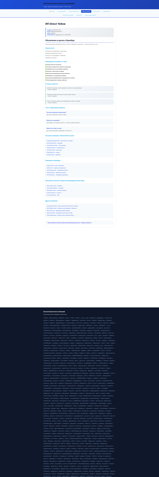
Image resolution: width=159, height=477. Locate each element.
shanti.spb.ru (98, 471)
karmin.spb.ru (85, 431)
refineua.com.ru (60, 403)
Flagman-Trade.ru (94, 466)
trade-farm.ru (46, 328)
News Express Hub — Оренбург (54, 185)
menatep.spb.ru (103, 443)
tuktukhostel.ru (67, 458)
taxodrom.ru (72, 390)
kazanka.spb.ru (101, 353)
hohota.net (71, 360)
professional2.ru (105, 448)
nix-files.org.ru (92, 348)
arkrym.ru (89, 320)
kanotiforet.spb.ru (67, 330)
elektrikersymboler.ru (109, 348)
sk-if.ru (78, 413)
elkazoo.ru (107, 468)
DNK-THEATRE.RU (84, 403)
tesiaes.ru (88, 353)
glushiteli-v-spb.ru (55, 408)
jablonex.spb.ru (107, 400)
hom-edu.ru (85, 451)
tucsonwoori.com (59, 416)
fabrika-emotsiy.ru (67, 355)
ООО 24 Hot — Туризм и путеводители (56, 168)
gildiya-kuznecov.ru (110, 353)
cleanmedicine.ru (47, 330)
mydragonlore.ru (85, 461)
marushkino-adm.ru (72, 463)
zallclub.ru (68, 350)
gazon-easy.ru (98, 373)
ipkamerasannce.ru (47, 436)
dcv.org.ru (80, 395)
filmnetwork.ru (46, 345)
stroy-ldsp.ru (51, 405)
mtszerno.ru (106, 405)
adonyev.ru (52, 320)
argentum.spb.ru (78, 451)
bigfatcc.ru (52, 323)
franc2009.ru (85, 468)
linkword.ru (53, 403)
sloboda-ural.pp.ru (55, 360)
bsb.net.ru (93, 463)
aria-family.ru (83, 320)
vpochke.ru (92, 473)
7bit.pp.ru (76, 353)
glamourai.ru (79, 388)
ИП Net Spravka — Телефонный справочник (57, 174)
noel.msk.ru (87, 416)
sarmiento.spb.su (108, 338)
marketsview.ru (105, 471)
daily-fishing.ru (46, 408)
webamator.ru (89, 325)
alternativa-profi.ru (47, 448)
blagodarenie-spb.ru (60, 323)
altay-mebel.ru (75, 403)
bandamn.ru (46, 323)
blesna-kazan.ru (91, 365)
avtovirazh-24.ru (47, 421)
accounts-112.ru (108, 317)
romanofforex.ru (94, 358)
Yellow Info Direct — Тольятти (54, 192)
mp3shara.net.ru (62, 461)
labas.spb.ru (101, 456)
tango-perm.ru (90, 345)
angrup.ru (59, 358)
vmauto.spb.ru (73, 423)
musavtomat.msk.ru (71, 385)
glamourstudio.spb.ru (59, 428)
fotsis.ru (70, 365)
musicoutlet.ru (86, 428)
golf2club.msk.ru (54, 350)
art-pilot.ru (52, 451)
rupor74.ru (85, 471)
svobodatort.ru (63, 456)
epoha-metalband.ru (64, 343)
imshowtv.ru (46, 383)
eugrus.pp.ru (66, 335)
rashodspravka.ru (61, 473)
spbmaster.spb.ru (78, 428)
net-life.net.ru (57, 333)
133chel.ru (45, 317)
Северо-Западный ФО (74, 11)
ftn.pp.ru (99, 388)
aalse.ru (87, 317)
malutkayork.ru (73, 345)
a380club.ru (93, 317)
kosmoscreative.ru (71, 363)
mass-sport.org (99, 400)
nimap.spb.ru (99, 473)
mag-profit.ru (112, 408)
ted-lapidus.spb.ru (84, 398)
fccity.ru (52, 428)
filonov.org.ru (78, 426)
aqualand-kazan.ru (65, 468)
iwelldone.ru (107, 461)
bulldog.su (99, 428)
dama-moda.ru (55, 400)
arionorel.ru (101, 421)
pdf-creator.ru (84, 348)
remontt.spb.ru (103, 378)
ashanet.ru (94, 320)
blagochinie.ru (52, 458)
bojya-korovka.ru (76, 473)
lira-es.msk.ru (105, 463)
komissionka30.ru (104, 408)
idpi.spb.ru (111, 463)
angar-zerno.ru (99, 461)
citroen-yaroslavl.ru (63, 413)
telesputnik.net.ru (88, 438)
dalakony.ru (89, 378)
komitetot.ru (73, 466)
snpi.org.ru (71, 340)
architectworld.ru (85, 473)
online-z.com (82, 360)
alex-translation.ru (69, 416)
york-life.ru (46, 325)
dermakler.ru (56, 448)
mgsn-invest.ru (106, 433)
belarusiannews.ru (109, 436)
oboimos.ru (82, 393)
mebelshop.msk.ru (47, 363)
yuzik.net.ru (112, 471)
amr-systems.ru (58, 463)
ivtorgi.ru (62, 395)
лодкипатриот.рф (77, 373)
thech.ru (82, 458)
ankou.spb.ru (71, 348)
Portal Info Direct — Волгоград (54, 150)
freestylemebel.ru (78, 433)
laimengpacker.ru (47, 390)
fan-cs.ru (95, 383)
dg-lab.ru (54, 358)
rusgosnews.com (80, 343)
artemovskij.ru (72, 375)
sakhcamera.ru (72, 333)
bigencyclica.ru (88, 338)
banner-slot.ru (54, 466)
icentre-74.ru (46, 410)
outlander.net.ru (47, 431)
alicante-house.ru (57, 436)
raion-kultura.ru (75, 458)
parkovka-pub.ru (72, 446)
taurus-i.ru (45, 458)
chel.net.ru (92, 340)
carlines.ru (108, 368)
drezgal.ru (69, 461)
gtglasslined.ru (46, 393)
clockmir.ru (62, 418)
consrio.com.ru (61, 338)
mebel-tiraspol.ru (58, 423)
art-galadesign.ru (88, 363)
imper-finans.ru (65, 388)
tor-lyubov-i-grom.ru (66, 328)
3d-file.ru (78, 317)
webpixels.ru (83, 418)
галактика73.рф (47, 365)
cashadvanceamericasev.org (101, 451)
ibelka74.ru (64, 436)
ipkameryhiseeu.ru (97, 395)
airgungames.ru (100, 317)
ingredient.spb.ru (60, 451)
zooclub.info (72, 426)
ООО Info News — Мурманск (54, 154)
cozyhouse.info (71, 436)
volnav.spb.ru (59, 353)
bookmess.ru (46, 403)
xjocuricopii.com (62, 385)
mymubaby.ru (55, 343)
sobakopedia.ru (96, 350)
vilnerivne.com (105, 416)
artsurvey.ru (63, 448)
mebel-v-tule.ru (53, 383)
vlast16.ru (95, 338)
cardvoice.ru (86, 323)
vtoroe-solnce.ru (47, 418)
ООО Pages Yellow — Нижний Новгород (56, 190)
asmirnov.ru (99, 453)
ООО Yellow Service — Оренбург (54, 143)
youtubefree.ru (102, 325)
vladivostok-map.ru (65, 325)
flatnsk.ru (45, 370)
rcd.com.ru (64, 410)
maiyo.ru (61, 466)
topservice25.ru (104, 390)
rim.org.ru (72, 388)
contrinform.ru (94, 423)
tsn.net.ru (79, 466)
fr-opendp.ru (46, 398)
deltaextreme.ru (77, 410)
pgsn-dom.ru (112, 458)
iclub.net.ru (92, 373)
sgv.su (101, 345)
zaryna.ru (96, 325)
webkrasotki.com (47, 348)
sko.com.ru (54, 365)
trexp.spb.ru (111, 451)
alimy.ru (76, 360)
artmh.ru (52, 463)
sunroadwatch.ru (54, 413)
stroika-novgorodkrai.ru (75, 468)
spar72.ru (63, 443)
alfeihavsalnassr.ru (60, 320)
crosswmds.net (85, 466)
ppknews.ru (103, 385)
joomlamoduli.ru (84, 413)
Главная (45, 6)
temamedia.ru (101, 410)
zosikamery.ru (46, 360)
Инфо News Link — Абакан (53, 152)
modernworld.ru (47, 400)
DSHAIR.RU (46, 385)
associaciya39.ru (73, 335)
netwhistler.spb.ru (66, 441)
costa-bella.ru (58, 335)
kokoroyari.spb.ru (82, 365)
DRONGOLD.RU (77, 400)
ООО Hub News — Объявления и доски (56, 172)
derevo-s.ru (87, 423)
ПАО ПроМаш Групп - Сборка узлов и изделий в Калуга (60, 215)
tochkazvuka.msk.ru (56, 368)
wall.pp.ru (95, 438)
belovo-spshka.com (104, 466)
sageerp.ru (65, 390)
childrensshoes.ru (68, 405)
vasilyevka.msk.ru (57, 453)
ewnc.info (108, 350)
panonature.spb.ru (47, 456)
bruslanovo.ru (55, 373)
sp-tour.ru (90, 383)
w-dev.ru (103, 343)
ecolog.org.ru (83, 330)
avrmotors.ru (80, 363)
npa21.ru (108, 393)
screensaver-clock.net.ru (49, 353)
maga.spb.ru (55, 431)
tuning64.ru (93, 461)
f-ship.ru (108, 343)
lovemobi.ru (79, 446)
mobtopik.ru (61, 383)
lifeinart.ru (94, 456)
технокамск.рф (86, 426)
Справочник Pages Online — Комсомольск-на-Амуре (60, 140)
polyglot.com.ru (83, 370)
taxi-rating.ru (71, 456)
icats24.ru (77, 456)
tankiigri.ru (68, 443)
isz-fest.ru (103, 350)
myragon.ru (56, 380)
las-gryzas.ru (99, 441)
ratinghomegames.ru (94, 390)
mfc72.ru (54, 473)
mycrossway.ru (93, 410)
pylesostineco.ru (47, 375)
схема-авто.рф (47, 358)
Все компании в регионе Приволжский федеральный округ (64, 222)
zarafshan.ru (112, 323)
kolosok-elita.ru (47, 338)
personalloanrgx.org (67, 453)
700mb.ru (89, 436)
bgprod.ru (68, 473)
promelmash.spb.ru (108, 426)
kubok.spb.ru (86, 358)
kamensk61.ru (64, 426)
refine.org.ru (52, 426)
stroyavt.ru (90, 333)
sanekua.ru (109, 413)
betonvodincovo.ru (107, 453)
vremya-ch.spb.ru (47, 395)
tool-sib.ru (76, 383)
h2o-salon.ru (66, 345)
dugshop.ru (105, 340)
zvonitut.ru (99, 323)
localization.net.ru (73, 408)
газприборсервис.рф (76, 431)
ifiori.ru (66, 395)
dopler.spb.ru (80, 375)
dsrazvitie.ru (78, 390)
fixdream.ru (88, 456)
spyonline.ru (110, 358)
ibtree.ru (82, 443)
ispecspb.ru (105, 335)
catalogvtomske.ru (78, 471)
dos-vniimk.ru (54, 438)
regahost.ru (111, 335)
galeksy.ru (82, 456)
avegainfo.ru (74, 338)
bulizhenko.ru (90, 405)
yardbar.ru (54, 433)
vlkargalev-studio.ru (81, 436)
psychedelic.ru (46, 466)
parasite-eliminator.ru (95, 398)
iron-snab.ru (51, 335)
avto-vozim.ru (64, 333)
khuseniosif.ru (108, 421)
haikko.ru (89, 350)
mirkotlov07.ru (85, 410)
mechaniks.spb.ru (93, 403)
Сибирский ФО (106, 11)
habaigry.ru (83, 350)
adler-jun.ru (46, 320)
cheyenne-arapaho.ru (65, 398)
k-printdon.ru (60, 458)
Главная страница (86, 222)
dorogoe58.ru (105, 388)
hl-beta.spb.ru (111, 340)
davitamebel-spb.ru (62, 365)
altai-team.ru (56, 456)
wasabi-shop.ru (81, 325)
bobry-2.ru (112, 416)
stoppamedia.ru (91, 328)
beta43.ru (52, 416)
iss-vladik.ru (84, 441)
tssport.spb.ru (57, 393)
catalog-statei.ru (73, 395)
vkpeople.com (85, 421)
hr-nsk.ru (65, 463)
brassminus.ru (86, 388)
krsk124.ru (80, 358)
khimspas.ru (74, 448)
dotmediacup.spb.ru (48, 423)
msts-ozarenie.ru (56, 375)
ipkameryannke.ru (76, 461)
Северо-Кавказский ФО (90, 15)
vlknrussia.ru (74, 325)
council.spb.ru (68, 373)
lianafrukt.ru (46, 416)
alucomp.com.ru (101, 446)
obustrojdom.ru (80, 385)
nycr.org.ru (102, 393)
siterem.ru (62, 373)
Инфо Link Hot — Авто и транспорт (55, 165)
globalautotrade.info (55, 378)
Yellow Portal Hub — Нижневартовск (56, 147)
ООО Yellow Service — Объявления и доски (57, 170)
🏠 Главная (52, 11)
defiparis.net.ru (91, 441)
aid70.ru (86, 375)
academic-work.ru (93, 413)
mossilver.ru (99, 365)
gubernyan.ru (112, 390)
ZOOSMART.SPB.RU (81, 378)
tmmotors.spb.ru (53, 385)
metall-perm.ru (92, 375)
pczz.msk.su (90, 418)
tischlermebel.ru (100, 431)
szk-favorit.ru (102, 368)
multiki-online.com (108, 345)
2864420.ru (61, 317)
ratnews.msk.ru (72, 413)
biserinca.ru (98, 380)
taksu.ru (58, 328)
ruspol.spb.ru (111, 395)
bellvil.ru (73, 441)
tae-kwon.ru (54, 338)
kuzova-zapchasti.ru (57, 390)
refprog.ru (98, 463)
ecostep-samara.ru (103, 363)
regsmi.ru (113, 343)
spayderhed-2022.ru (77, 328)
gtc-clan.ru (109, 438)
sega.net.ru (61, 438)
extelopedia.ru (46, 340)
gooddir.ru (96, 345)
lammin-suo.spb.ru (55, 340)
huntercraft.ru (69, 418)
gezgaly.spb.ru (54, 471)
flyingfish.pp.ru (81, 408)
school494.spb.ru (47, 343)
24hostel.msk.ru (96, 343)
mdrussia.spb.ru (109, 423)
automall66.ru (108, 431)
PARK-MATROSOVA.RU (77, 355)
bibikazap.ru (51, 441)
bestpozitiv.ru (108, 456)
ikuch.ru (97, 393)
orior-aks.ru (87, 368)
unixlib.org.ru (96, 443)
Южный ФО (79, 15)
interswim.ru (66, 466)
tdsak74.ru (104, 333)
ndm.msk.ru (99, 375)
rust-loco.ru (98, 340)
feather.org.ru (56, 443)
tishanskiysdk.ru (76, 453)
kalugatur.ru (82, 353)
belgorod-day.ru (102, 320)
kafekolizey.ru (85, 373)
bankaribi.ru (109, 320)
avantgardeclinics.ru (78, 416)
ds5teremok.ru (89, 408)
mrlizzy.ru (75, 405)
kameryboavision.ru (48, 355)
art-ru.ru (85, 446)
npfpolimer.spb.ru (69, 451)
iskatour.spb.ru (64, 340)
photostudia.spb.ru (47, 380)
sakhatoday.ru (99, 348)
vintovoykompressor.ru (55, 325)
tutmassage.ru (75, 330)
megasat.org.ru (64, 408)
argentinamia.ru (75, 320)
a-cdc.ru (83, 317)
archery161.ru (81, 338)
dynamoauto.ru (94, 368)
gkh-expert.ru (62, 471)
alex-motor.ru (62, 370)
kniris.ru (79, 421)
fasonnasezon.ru (53, 461)
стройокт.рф (76, 418)
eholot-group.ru (63, 400)
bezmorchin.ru (90, 335)
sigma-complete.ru (105, 398)
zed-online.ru (93, 323)
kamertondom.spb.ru (48, 333)
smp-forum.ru (56, 363)
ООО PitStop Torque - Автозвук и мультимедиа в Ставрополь (62, 208)
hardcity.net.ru (85, 390)
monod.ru (45, 426)
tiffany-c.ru (95, 363)
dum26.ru (104, 395)
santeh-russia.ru (102, 383)
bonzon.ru (78, 441)
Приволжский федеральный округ (55, 6)
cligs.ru (45, 441)
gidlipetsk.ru (91, 370)
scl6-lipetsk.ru (69, 471)
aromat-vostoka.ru (90, 360)
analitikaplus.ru (102, 358)
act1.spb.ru (76, 370)
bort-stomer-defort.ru (95, 448)
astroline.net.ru (69, 370)
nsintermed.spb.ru (108, 418)
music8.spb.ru (73, 358)
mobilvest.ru (106, 360)
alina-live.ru (101, 436)
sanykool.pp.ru (88, 443)
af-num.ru (91, 451)
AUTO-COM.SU (64, 360)
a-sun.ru (45, 405)
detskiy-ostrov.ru (63, 348)
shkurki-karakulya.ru (57, 330)
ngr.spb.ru (72, 343)
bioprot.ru (70, 410)
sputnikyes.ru (46, 350)
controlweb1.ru (97, 333)
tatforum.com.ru (109, 446)
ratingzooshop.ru (107, 375)
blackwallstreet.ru (74, 393)
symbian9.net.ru (110, 383)
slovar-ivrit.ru (107, 328)
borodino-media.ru (70, 323)
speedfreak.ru (101, 468)
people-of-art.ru (66, 368)
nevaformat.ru (106, 473)
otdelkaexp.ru (99, 360)
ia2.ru (96, 335)
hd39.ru (59, 410)
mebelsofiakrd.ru (83, 405)
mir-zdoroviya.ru (47, 373)
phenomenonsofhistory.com (76, 438)
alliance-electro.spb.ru (82, 333)
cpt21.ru (100, 335)
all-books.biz (66, 423)
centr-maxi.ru (81, 448)
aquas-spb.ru (98, 416)
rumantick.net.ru (98, 405)
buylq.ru (92, 416)
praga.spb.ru (90, 330)
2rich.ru (67, 317)
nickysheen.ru (55, 418)
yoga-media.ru (92, 453)
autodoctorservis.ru (105, 330)
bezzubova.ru (74, 368)
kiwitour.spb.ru (60, 433)
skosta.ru (109, 403)
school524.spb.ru (56, 468)
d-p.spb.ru (111, 363)
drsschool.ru (73, 378)
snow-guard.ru (99, 328)
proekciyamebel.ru (57, 388)
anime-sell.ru (61, 431)
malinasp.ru (54, 345)
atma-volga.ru (84, 453)
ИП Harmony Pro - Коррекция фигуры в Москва (58, 210)
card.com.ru (94, 353)
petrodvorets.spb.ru (98, 418)
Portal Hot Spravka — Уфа (53, 195)
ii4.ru (52, 393)
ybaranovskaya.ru (95, 385)
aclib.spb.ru (96, 408)
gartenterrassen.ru (47, 446)
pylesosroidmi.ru (102, 438)
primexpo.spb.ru (82, 335)
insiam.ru (68, 338)
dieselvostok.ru (88, 343)
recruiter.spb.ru (65, 358)
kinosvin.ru (59, 345)
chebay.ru (112, 473)
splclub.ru (85, 328)
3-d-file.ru (72, 317)
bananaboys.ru (102, 413)
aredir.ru (68, 448)
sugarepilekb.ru (106, 373)
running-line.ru (77, 340)
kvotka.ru (45, 335)
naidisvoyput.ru (98, 433)
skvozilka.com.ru (63, 446)
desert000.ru (56, 395)
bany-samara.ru (86, 433)
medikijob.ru (96, 378)
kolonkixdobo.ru (93, 468)
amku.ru (105, 441)
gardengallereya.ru (77, 380)
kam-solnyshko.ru (54, 398)
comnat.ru (65, 353)
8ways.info (46, 461)
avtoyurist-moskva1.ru (95, 355)
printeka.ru (55, 446)
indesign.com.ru (69, 433)
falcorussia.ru (97, 330)
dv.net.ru (67, 438)
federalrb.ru (95, 458)
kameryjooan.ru (64, 375)
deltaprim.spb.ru (82, 345)
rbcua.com (91, 471)
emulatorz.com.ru (92, 446)
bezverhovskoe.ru (65, 378)
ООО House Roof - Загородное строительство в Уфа (59, 212)
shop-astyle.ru (80, 423)
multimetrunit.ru (83, 383)
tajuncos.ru (53, 328)
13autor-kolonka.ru (53, 317)
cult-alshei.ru (110, 385)
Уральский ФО (96, 11)
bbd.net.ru (112, 360)
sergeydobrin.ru (47, 368)
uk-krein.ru (58, 426)
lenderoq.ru (105, 365)
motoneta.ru (46, 463)
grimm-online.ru (106, 428)
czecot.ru (59, 421)
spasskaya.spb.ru (73, 421)
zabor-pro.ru (93, 388)
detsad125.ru (105, 370)
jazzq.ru (54, 421)
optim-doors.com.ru (90, 393)
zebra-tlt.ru (105, 323)
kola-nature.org (69, 428)
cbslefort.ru (46, 413)
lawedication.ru (47, 468)
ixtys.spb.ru (46, 428)
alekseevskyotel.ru (103, 458)
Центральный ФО (62, 11)
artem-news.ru (91, 380)
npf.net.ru (71, 353)
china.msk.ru (93, 428)
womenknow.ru (47, 438)
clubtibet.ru (80, 368)
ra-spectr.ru (93, 426)
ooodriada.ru (100, 426)
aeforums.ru (62, 350)
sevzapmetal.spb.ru (75, 398)
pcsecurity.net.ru (69, 383)
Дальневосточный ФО (68, 15)
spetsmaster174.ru (87, 395)
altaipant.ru (68, 320)
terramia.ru (62, 380)
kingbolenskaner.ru (53, 370)
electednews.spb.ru (48, 443)
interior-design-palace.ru (84, 463)
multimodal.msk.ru (76, 350)
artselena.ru (46, 451)
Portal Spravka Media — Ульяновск (55, 188)
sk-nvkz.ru (70, 400)
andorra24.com (65, 393)
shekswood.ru (92, 431)
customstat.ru (46, 471)
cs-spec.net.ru (68, 403)
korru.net (100, 338)
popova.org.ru (57, 441)
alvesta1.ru (77, 348)
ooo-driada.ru (98, 370)
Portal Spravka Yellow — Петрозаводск (56, 145)
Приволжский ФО (86, 11)
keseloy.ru (67, 431)
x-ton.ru (108, 325)
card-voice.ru (79, 323)
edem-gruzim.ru (47, 473)
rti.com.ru (85, 380)
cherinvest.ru (55, 348)
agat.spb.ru (86, 355)
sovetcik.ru (87, 385)
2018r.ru (87, 448)
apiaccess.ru (46, 378)
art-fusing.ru (108, 410)
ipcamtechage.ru (102, 403)
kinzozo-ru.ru (111, 333)
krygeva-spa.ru (85, 340)
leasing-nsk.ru (53, 410)
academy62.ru (69, 380)
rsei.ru (92, 433)
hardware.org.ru (105, 355)
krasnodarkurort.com (107, 380)
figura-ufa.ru (95, 436)
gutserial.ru (101, 423)
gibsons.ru (111, 448)
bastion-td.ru (63, 363)
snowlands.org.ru (59, 405)
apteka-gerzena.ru (47, 453)
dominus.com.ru (75, 443)
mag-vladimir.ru (47, 433)
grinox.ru (113, 373)
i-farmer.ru (92, 400)
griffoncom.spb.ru (58, 355)
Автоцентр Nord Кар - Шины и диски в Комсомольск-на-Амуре (62, 206)
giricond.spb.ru (88, 458)
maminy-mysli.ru (94, 421)
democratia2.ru (85, 400)
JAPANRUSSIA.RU (47, 388)
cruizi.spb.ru (65, 421)
